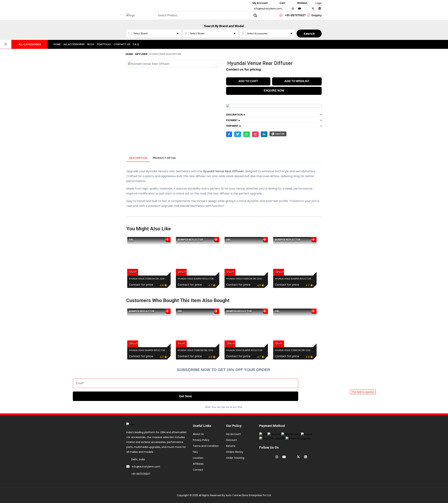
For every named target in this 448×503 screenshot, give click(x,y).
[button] (24, 44)
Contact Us (122, 44)
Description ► (236, 114)
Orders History (234, 452)
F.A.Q (136, 44)
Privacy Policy (201, 440)
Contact (198, 469)
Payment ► (233, 120)
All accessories (74, 44)
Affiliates (198, 464)
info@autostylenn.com (146, 466)
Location (198, 458)
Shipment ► (233, 126)
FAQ (195, 452)
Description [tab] (138, 158)
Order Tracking (235, 458)
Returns (230, 446)
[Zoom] (214, 67)
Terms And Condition (206, 446)
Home (57, 44)
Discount (231, 440)
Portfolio (104, 44)
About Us (198, 434)
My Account (233, 434)
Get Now (185, 396)
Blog (90, 44)
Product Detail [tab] (164, 158)
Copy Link (279, 134)
